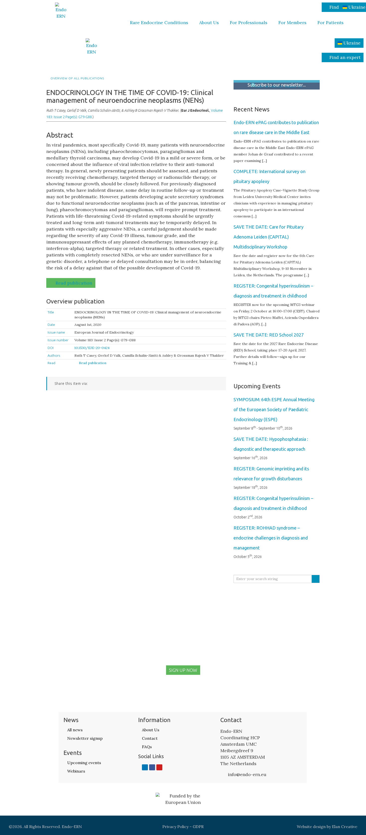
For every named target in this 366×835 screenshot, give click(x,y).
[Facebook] (152, 767)
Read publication (74, 283)
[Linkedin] (145, 767)
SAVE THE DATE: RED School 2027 (269, 334)
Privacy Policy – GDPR (183, 826)
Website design (311, 826)
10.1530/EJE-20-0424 (92, 347)
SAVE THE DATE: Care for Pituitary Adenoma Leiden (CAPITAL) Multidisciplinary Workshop (269, 236)
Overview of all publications (77, 78)
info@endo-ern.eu (247, 774)
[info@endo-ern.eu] (222, 774)
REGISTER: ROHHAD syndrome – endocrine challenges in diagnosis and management (271, 537)
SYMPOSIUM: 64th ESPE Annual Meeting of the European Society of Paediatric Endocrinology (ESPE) (274, 409)
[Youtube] (159, 767)
